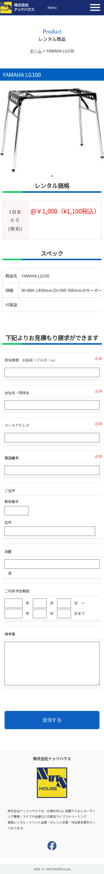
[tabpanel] (52, 130)
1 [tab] (52, 176)
